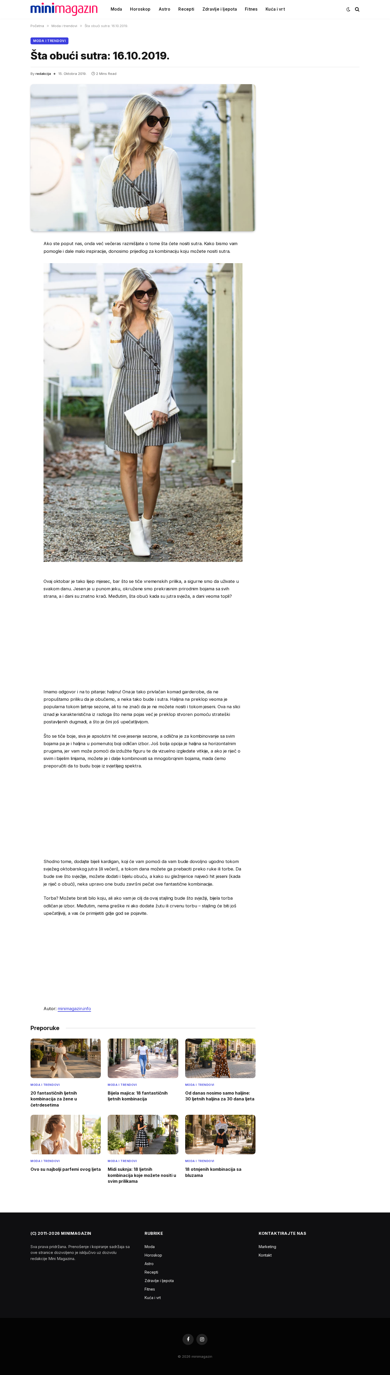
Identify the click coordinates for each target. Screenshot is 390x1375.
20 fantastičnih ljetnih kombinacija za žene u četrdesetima (54, 1099)
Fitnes (251, 9)
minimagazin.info (74, 1008)
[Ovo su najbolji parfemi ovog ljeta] (66, 1134)
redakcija (43, 73)
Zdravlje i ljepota (219, 9)
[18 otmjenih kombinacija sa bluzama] (220, 1134)
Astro (165, 9)
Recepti (186, 9)
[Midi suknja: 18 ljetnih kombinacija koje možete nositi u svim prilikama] (143, 1134)
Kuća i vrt (275, 9)
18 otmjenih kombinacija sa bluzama (213, 1172)
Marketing (267, 1246)
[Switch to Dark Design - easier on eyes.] (348, 9)
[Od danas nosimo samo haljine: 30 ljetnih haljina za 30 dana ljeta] (220, 1058)
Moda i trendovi (49, 41)
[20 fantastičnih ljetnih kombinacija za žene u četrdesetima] (66, 1058)
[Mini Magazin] (64, 9)
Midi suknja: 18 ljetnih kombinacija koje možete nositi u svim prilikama (142, 1175)
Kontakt (265, 1255)
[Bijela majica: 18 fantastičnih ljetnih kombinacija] (143, 1058)
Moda (116, 9)
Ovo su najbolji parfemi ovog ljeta (66, 1169)
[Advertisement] (143, 644)
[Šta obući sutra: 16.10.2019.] (143, 157)
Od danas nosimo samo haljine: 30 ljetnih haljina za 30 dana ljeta (219, 1095)
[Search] (356, 9)
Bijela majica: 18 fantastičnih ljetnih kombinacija (138, 1095)
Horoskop (140, 9)
